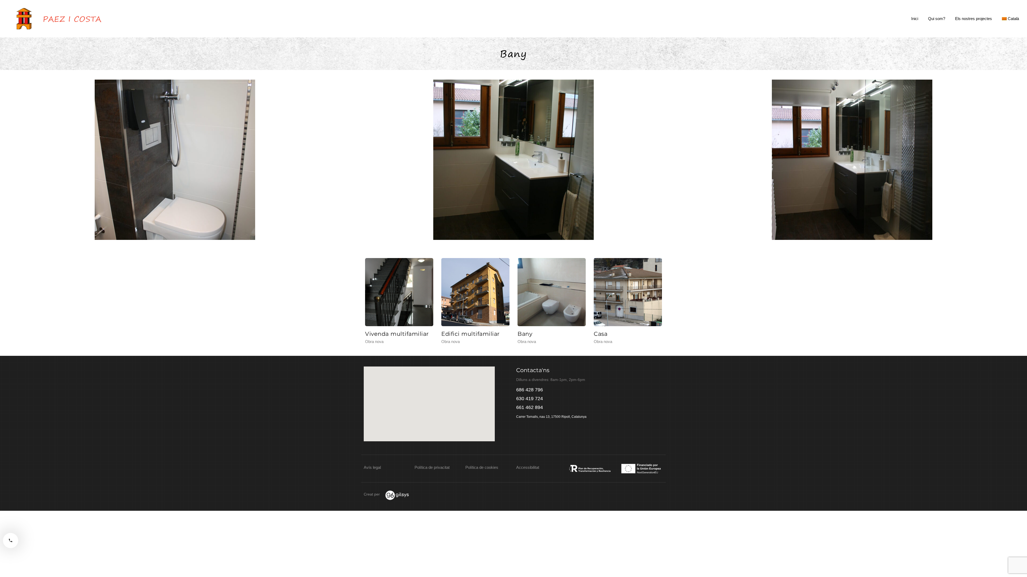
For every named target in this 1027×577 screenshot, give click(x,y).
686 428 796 (529, 389)
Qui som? (936, 18)
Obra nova (374, 341)
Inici (914, 18)
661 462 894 (529, 407)
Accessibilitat (527, 467)
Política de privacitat (432, 467)
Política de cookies (481, 467)
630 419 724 (529, 398)
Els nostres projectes (973, 18)
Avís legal (372, 467)
